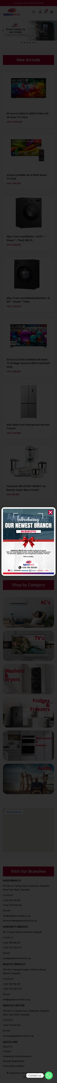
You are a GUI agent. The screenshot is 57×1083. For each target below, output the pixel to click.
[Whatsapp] (49, 1075)
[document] (28, 541)
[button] (50, 512)
